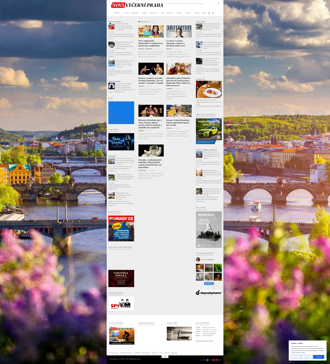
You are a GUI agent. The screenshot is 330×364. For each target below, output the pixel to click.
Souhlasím (319, 357)
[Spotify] (207, 360)
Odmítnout (307, 357)
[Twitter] (204, 360)
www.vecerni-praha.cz (209, 333)
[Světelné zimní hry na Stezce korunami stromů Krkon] (218, 277)
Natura (204, 13)
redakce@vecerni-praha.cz (210, 329)
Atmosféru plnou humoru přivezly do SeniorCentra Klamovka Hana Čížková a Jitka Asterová (178, 82)
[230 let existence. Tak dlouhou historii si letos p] (209, 277)
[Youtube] (216, 360)
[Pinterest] (213, 360)
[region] (308, 350)
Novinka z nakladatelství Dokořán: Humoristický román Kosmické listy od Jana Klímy (150, 163)
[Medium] (219, 360)
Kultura (187, 13)
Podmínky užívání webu (142, 353)
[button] (209, 229)
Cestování (169, 13)
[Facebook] (201, 360)
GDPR (303, 352)
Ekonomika (134, 13)
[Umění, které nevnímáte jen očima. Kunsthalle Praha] (209, 268)
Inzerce (154, 353)
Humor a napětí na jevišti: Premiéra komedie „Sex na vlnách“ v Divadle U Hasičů (150, 80)
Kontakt (167, 353)
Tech (162, 13)
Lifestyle (197, 13)
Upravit (296, 357)
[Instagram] (210, 360)
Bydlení (145, 13)
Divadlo (141, 86)
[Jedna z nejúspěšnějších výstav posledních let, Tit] (200, 268)
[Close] (325, 342)
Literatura (148, 49)
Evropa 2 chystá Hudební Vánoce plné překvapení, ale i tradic (177, 122)
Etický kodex (114, 353)
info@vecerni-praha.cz (209, 327)
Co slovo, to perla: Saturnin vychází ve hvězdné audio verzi (175, 43)
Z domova (117, 13)
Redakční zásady (126, 353)
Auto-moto (153, 13)
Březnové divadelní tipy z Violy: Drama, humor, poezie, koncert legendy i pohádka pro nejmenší (150, 124)
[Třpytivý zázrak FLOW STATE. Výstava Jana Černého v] (218, 268)
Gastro (179, 13)
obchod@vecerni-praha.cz (210, 331)
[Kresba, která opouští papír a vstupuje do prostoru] (200, 277)
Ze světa (126, 13)
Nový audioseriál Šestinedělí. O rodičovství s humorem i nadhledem (150, 43)
